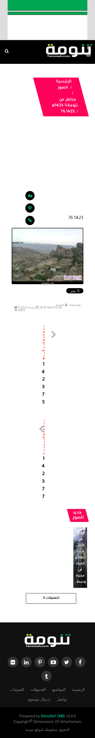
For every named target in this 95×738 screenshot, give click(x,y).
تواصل (62, 699)
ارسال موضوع (39, 699)
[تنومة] (47, 641)
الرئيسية (64, 82)
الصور (63, 88)
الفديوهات (38, 689)
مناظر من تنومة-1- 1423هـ (64, 103)
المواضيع (58, 689)
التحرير (60, 305)
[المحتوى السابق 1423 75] (47, 366)
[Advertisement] (47, 169)
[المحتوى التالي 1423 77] (47, 460)
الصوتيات (17, 689)
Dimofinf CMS (53, 716)
